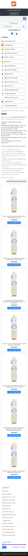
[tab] (25, 18)
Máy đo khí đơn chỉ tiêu (11, 78)
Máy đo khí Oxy (8, 86)
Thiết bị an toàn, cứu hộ (11, 97)
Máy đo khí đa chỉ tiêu (10, 70)
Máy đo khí (7, 61)
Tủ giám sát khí (8, 101)
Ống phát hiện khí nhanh (11, 90)
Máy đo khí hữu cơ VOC (11, 82)
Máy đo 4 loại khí (9, 57)
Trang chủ (3, 110)
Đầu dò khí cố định (9, 49)
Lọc (4, 547)
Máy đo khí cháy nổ (9, 66)
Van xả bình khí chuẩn (10, 105)
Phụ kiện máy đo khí (10, 94)
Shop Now (15, 14)
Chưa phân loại (8, 45)
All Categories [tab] (13, 23)
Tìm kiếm (23, 26)
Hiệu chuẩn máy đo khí (10, 53)
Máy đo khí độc (8, 74)
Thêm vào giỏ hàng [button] (14, 223)
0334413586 (14, 30)
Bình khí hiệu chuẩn (9, 41)
